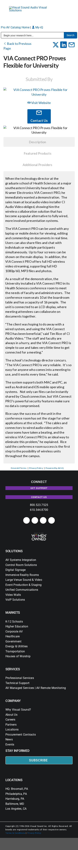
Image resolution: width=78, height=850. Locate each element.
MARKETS (12, 612)
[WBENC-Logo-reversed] (39, 534)
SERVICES (12, 669)
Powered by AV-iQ (55, 468)
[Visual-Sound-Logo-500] (30, 7)
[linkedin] (26, 520)
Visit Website (41, 103)
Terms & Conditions (15, 833)
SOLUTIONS (14, 551)
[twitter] (43, 520)
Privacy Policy (36, 468)
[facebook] (35, 520)
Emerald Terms (18, 468)
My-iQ (39, 27)
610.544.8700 (39, 510)
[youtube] (51, 520)
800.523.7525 (39, 505)
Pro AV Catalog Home (15, 27)
